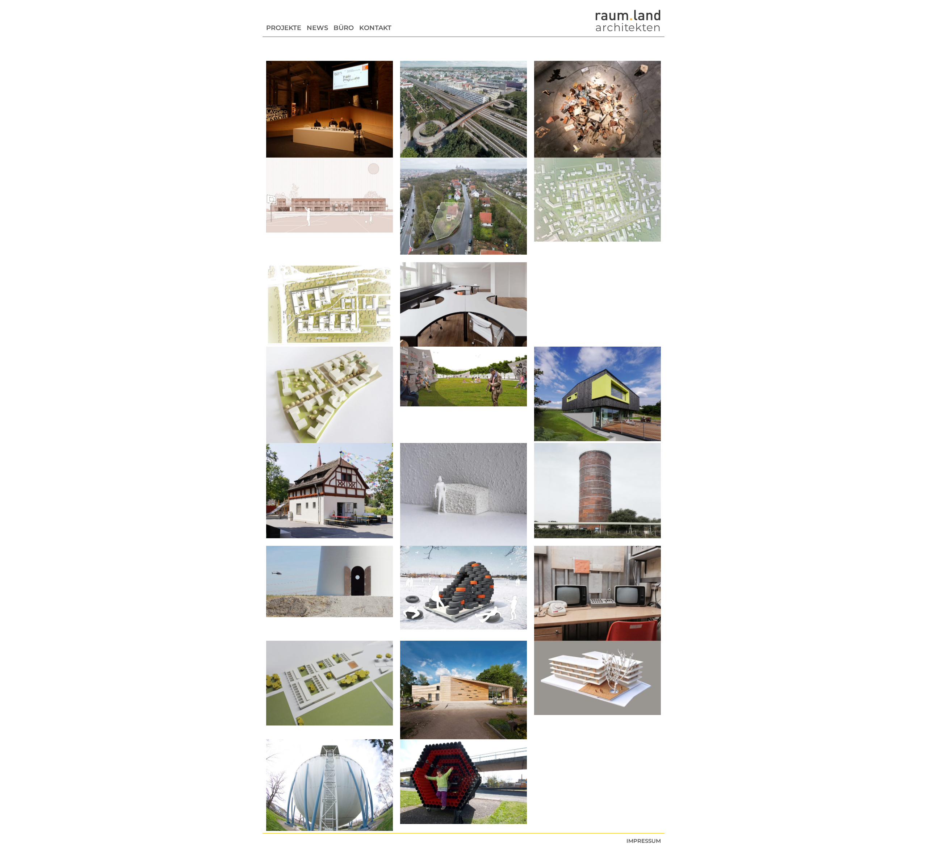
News (317, 28)
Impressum (643, 840)
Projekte (283, 28)
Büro (344, 28)
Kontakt (375, 28)
